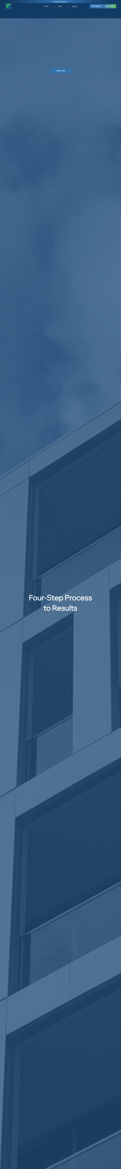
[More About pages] (83, 6)
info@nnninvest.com (60, 1)
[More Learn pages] (69, 6)
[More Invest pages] (55, 6)
